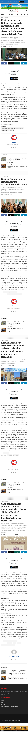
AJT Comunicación (16, 720)
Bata (2, 702)
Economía (10, 14)
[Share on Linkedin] (24, 63)
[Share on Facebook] (4, 63)
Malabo (2, 700)
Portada (2, 17)
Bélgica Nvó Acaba (6, 534)
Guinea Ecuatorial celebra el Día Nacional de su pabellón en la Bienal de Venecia (17, 166)
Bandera (3, 704)
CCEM (18, 642)
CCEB (14, 642)
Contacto (3, 717)
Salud (16, 14)
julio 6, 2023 (10, 46)
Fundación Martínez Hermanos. (8, 644)
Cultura (6, 17)
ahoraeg (4, 46)
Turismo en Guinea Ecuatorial (8, 130)
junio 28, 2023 (15, 534)
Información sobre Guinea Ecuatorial (9, 706)
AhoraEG (5, 719)
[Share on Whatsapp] (17, 63)
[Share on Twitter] (11, 63)
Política (3, 14)
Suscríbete (9, 717)
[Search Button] (26, 11)
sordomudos (15, 455)
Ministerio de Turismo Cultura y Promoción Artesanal (12, 128)
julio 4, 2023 (10, 197)
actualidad (10, 455)
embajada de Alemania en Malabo (14, 294)
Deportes (22, 14)
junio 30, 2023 (11, 365)
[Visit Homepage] (13, 10)
